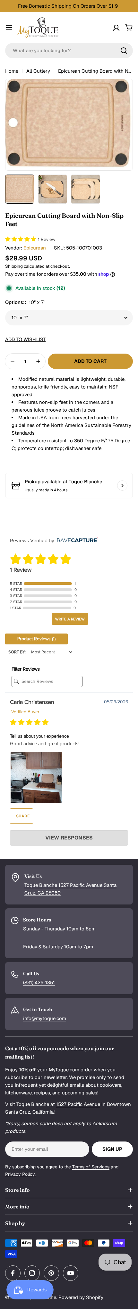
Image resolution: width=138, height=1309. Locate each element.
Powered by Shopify (80, 1297)
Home (11, 71)
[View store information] (122, 485)
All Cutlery (38, 71)
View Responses (69, 837)
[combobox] (69, 50)
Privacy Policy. (20, 1174)
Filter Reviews (26, 669)
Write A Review (70, 619)
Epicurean (34, 248)
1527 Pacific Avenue (78, 1104)
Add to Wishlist (25, 339)
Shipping (14, 266)
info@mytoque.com (44, 1018)
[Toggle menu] (9, 27)
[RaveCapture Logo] (76, 540)
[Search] (124, 50)
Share (22, 816)
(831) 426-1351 (39, 982)
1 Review (46, 239)
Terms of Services (90, 1167)
